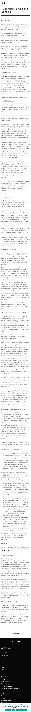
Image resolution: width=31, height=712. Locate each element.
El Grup (2, 662)
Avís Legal (3, 698)
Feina (2, 667)
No (13, 709)
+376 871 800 (4, 652)
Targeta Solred (4, 677)
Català (2, 672)
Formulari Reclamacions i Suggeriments (10, 688)
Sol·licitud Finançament (6, 684)
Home (2, 660)
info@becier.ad (5, 93)
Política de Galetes (7, 551)
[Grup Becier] (3, 3)
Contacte (3, 669)
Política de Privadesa (6, 700)
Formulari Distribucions (6, 686)
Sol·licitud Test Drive (5, 681)
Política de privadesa (21, 709)
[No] (29, 707)
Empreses (3, 665)
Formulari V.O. (4, 679)
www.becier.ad (5, 76)
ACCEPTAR (8, 709)
